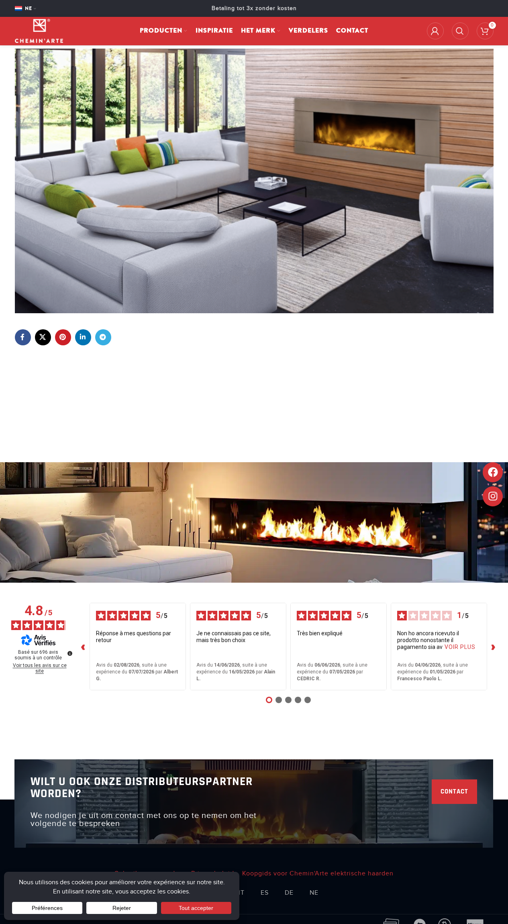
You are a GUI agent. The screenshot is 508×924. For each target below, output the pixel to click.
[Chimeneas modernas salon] (254, 181)
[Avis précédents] (83, 646)
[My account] (435, 31)
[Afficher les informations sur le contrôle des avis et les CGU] (70, 653)
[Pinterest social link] (63, 337)
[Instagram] (493, 496)
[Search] (460, 31)
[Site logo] (39, 31)
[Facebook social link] (23, 337)
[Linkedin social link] (83, 337)
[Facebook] (493, 472)
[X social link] (43, 337)
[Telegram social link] (103, 337)
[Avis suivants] (493, 646)
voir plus (460, 647)
